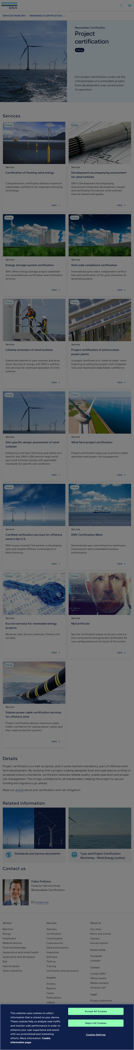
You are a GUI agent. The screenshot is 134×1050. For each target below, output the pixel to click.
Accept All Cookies (96, 1011)
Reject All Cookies (95, 1023)
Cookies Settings (96, 1034)
